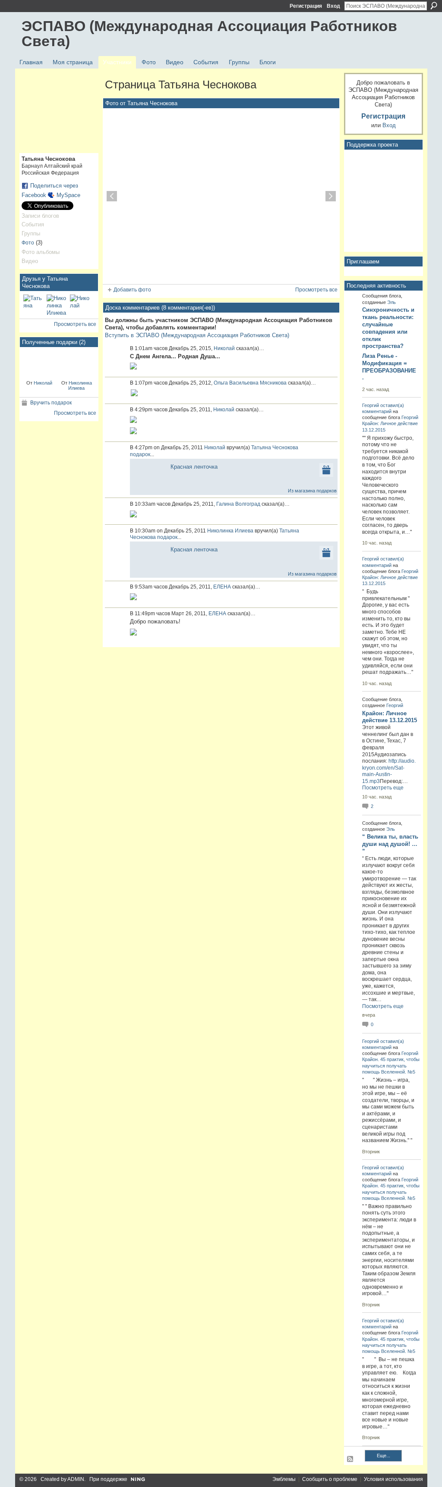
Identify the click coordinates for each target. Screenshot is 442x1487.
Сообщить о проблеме (329, 1479)
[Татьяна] (33, 304)
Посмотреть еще (383, 788)
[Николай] (80, 304)
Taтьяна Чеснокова (274, 448)
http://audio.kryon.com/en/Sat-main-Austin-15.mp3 (389, 771)
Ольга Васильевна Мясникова (250, 383)
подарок (140, 454)
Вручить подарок (51, 403)
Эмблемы (284, 1479)
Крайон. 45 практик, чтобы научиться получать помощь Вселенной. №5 (391, 1065)
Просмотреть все (75, 324)
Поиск (433, 5)
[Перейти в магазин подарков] (326, 469)
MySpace (68, 195)
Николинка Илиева (80, 385)
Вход (333, 6)
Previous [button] (112, 196)
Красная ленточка (194, 466)
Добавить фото (132, 290)
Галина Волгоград (238, 504)
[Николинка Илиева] (57, 304)
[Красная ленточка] (39, 363)
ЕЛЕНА (222, 587)
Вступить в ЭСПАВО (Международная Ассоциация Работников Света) (197, 335)
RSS (350, 1459)
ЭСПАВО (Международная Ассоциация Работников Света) (209, 33)
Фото (28, 243)
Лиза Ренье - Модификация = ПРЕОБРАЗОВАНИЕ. (389, 367)
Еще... (383, 1455)
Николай (43, 382)
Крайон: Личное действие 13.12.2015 (389, 717)
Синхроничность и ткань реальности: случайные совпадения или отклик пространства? (388, 328)
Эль (391, 302)
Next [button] (330, 196)
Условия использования (393, 1479)
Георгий (370, 405)
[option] (221, 196)
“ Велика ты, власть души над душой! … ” (390, 844)
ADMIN (75, 1479)
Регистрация (306, 6)
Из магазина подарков (312, 490)
